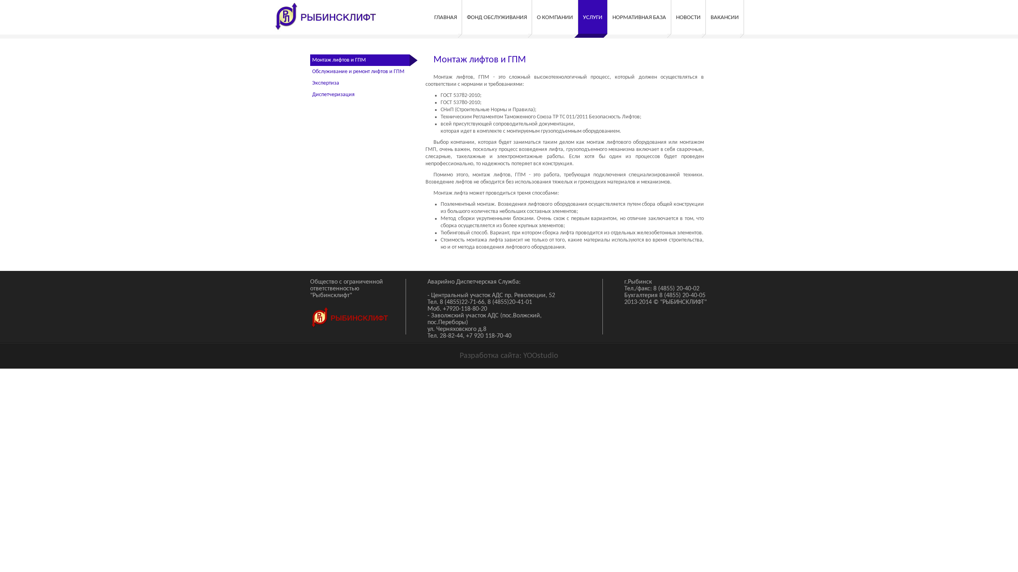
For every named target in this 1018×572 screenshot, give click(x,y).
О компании (555, 18)
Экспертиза (325, 83)
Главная (445, 18)
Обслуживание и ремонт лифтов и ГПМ (358, 72)
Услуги (592, 18)
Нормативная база (639, 18)
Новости (688, 18)
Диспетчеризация (333, 95)
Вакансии (725, 18)
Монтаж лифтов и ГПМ (339, 60)
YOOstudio (540, 356)
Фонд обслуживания (497, 18)
